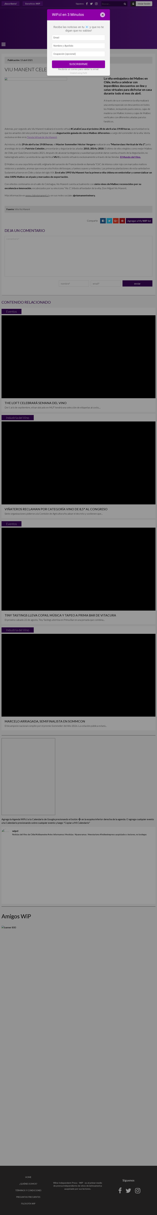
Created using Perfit (78, 73)
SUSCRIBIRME (78, 64)
